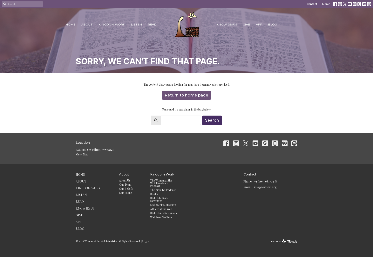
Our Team (125, 184)
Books (154, 194)
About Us (124, 180)
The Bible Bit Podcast (163, 190)
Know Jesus (226, 24)
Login (145, 241)
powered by (282, 244)
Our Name (125, 193)
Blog (272, 24)
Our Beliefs (126, 188)
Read (152, 24)
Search (212, 120)
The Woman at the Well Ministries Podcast (161, 183)
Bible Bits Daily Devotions (159, 199)
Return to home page (186, 95)
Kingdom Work (111, 24)
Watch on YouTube (161, 217)
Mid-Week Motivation (163, 205)
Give (246, 24)
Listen (136, 24)
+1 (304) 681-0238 (265, 181)
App (259, 24)
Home (70, 24)
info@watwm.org (265, 187)
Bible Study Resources (163, 213)
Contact (312, 3)
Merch (326, 3)
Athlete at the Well (161, 209)
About (87, 24)
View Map (82, 154)
